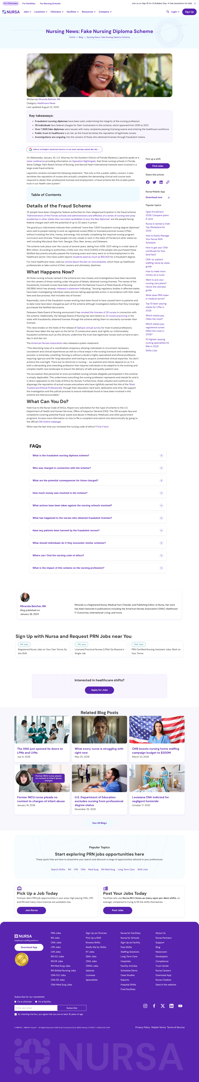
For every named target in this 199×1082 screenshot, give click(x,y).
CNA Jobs (56, 942)
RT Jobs (90, 951)
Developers (162, 956)
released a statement (68, 288)
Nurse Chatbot (163, 979)
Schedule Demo (129, 970)
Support (160, 942)
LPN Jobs (56, 947)
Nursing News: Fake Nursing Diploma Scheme (108, 37)
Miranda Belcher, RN (49, 99)
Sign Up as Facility (130, 942)
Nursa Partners (163, 937)
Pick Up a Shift (93, 937)
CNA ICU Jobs (58, 975)
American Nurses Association (47, 343)
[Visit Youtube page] (180, 1006)
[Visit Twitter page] (162, 1006)
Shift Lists (143, 869)
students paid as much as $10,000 (91, 256)
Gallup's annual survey (89, 327)
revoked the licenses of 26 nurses (98, 312)
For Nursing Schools (50, 3)
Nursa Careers (163, 970)
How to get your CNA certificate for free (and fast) (157, 251)
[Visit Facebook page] (154, 1006)
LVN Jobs (56, 951)
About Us (160, 933)
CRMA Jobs (92, 965)
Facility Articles (129, 965)
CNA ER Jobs (58, 979)
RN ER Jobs (57, 961)
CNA (83, 869)
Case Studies (128, 975)
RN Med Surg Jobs (60, 965)
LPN (76, 869)
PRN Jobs (56, 933)
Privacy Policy (142, 1027)
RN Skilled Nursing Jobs (63, 970)
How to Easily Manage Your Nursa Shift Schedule (157, 239)
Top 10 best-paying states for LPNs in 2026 (156, 307)
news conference (36, 161)
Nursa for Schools (130, 937)
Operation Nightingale (84, 161)
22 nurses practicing (116, 315)
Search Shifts (58, 869)
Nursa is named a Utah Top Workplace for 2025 (158, 227)
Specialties (92, 979)
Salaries (90, 970)
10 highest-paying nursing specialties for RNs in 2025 (157, 343)
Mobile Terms (158, 1027)
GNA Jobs (91, 956)
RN (69, 869)
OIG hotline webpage (49, 421)
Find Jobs (157, 165)
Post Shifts (126, 947)
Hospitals (126, 961)
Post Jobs (117, 910)
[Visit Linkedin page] (171, 1006)
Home (72, 37)
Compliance (162, 961)
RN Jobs (55, 937)
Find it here (102, 426)
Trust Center (162, 965)
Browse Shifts (93, 942)
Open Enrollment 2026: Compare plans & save (157, 215)
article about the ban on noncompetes (85, 261)
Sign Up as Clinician (96, 933)
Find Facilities (128, 989)
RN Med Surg (108, 869)
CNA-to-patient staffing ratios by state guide (158, 263)
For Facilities (28, 3)
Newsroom (161, 951)
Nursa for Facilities (130, 933)
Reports (125, 979)
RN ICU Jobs (57, 956)
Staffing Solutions (130, 951)
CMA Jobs (91, 961)
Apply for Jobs (99, 689)
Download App (29, 947)
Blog (81, 37)
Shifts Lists (151, 350)
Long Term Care (126, 869)
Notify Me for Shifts (96, 947)
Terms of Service (176, 1027)
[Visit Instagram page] (145, 1006)
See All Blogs (99, 822)
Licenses (90, 975)
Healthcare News (46, 103)
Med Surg (93, 869)
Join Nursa (31, 910)
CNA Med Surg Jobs (61, 984)
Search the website (166, 984)
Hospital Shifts (128, 984)
